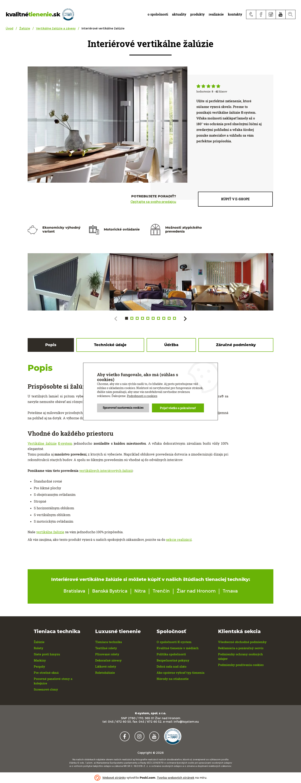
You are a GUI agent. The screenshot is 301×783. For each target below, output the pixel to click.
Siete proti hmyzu (47, 654)
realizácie (216, 14)
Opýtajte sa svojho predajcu (153, 202)
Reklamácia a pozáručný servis (241, 648)
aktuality (179, 14)
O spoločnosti (158, 14)
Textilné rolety (106, 648)
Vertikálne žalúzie (42, 443)
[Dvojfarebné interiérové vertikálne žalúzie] (232, 281)
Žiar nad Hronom (196, 590)
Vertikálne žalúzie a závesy (56, 28)
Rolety (38, 648)
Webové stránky (114, 777)
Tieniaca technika (108, 642)
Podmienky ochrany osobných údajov (240, 656)
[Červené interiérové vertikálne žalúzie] (150, 281)
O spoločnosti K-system (174, 642)
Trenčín (161, 590)
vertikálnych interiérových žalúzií (105, 471)
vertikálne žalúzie (50, 532)
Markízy (40, 660)
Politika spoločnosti (171, 654)
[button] (126, 318)
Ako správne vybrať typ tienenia (180, 672)
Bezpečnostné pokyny (173, 660)
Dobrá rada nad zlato (171, 666)
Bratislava (74, 590)
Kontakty (235, 14)
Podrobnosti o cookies (142, 396)
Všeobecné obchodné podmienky (242, 642)
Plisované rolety (107, 654)
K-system (65, 443)
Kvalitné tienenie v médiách (178, 648)
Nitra (140, 590)
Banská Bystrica (109, 590)
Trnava (230, 590)
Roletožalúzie (105, 672)
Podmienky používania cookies (241, 665)
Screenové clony (46, 689)
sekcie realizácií (179, 540)
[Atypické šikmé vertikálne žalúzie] (69, 281)
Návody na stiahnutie (173, 679)
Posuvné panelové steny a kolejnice (53, 681)
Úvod (9, 28)
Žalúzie (24, 28)
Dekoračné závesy (108, 660)
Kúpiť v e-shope (235, 199)
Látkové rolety (105, 666)
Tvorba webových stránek (175, 777)
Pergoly (39, 666)
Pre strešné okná (46, 672)
